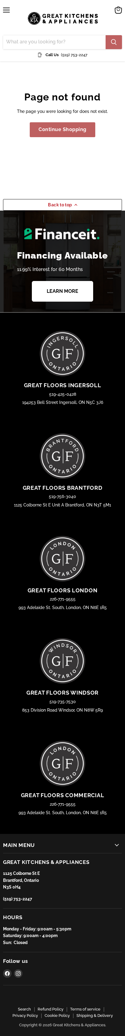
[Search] (114, 42)
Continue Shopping (62, 129)
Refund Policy (50, 1009)
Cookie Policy (57, 1015)
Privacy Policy (25, 1015)
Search (24, 1009)
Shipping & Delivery (94, 1015)
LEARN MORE (62, 291)
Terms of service (85, 1009)
